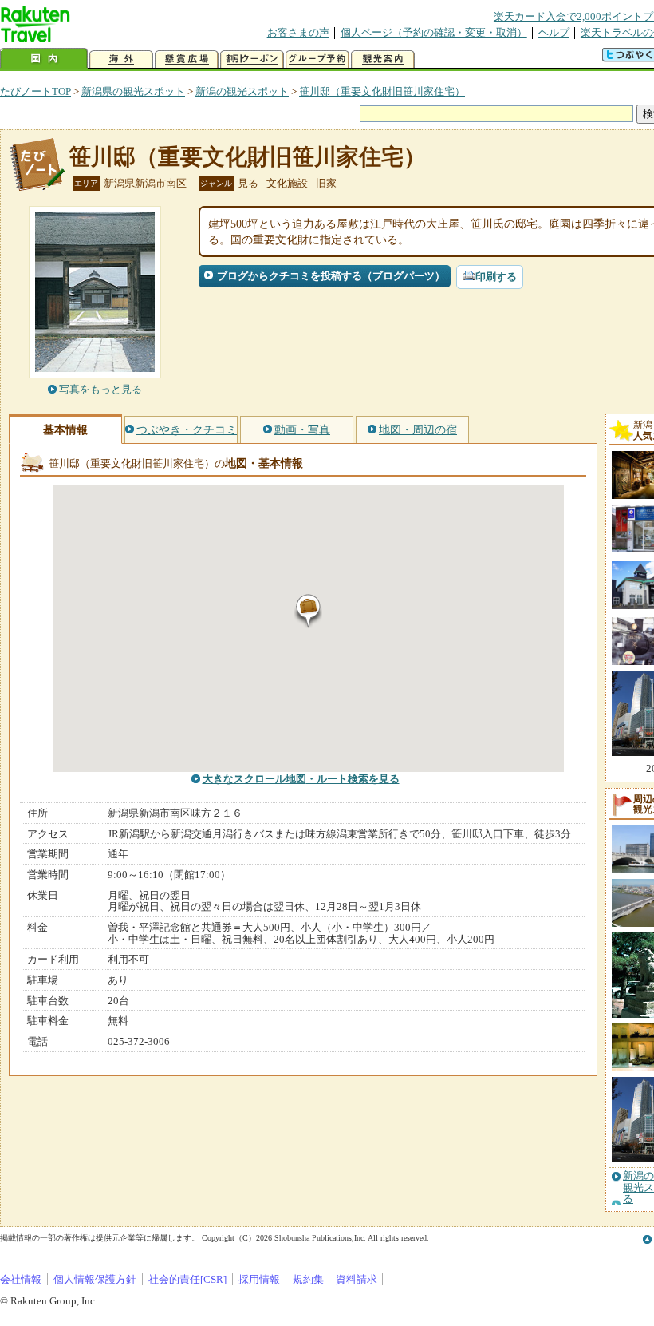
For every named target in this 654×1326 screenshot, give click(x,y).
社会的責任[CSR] (187, 1279)
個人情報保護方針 (94, 1279)
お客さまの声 (298, 32)
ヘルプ (553, 32)
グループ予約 (317, 59)
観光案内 (383, 59)
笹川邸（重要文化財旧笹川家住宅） (382, 91)
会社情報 (20, 1279)
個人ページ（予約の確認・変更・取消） (434, 32)
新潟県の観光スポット (133, 91)
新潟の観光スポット (242, 91)
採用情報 (259, 1279)
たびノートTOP (35, 91)
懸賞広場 (187, 59)
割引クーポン (252, 59)
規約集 (308, 1279)
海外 (121, 59)
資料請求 (356, 1279)
